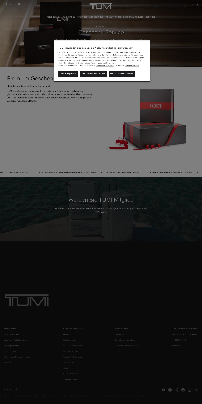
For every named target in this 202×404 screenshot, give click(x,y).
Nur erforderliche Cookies (93, 74)
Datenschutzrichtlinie (105, 66)
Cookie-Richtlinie (132, 66)
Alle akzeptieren (68, 74)
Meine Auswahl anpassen (121, 74)
